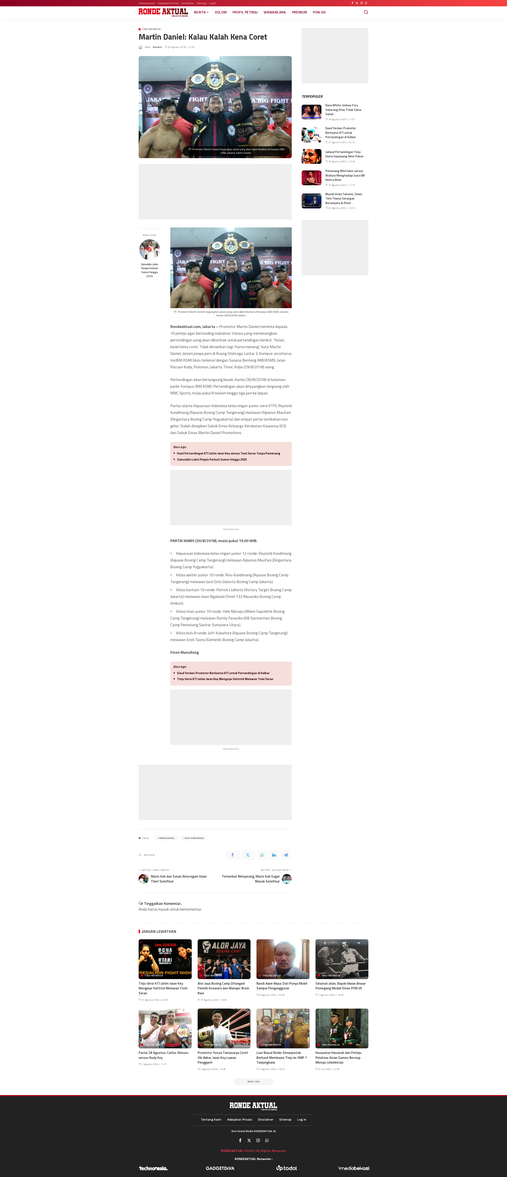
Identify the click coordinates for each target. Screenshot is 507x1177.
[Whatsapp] (267, 1140)
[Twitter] (357, 3)
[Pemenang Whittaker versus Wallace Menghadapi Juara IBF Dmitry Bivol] (311, 177)
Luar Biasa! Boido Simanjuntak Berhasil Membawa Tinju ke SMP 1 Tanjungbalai (281, 1057)
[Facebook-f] (240, 1140)
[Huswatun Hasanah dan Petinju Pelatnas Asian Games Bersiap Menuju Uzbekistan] (342, 1028)
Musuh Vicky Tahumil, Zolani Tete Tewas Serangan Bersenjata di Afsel (343, 198)
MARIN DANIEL (167, 838)
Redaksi (157, 47)
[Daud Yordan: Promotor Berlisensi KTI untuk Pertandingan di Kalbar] (311, 135)
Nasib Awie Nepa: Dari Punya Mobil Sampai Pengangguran (281, 986)
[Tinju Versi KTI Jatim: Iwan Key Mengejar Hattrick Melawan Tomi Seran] (165, 959)
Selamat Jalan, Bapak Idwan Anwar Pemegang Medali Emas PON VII (340, 986)
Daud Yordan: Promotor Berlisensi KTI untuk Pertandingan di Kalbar (223, 673)
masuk (163, 909)
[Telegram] (286, 855)
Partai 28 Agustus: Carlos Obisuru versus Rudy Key (163, 1055)
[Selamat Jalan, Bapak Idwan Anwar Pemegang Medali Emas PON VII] (342, 959)
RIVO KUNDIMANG (194, 838)
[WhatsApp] (366, 3)
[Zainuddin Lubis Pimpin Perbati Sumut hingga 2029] (149, 249)
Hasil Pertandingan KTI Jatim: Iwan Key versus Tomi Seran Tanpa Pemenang (228, 453)
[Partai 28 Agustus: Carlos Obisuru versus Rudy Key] (165, 1028)
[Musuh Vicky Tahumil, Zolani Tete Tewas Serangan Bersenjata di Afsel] (311, 201)
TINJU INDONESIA (151, 29)
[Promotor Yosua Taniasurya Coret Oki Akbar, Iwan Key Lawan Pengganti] (224, 1028)
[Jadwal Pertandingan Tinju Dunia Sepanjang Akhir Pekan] (311, 156)
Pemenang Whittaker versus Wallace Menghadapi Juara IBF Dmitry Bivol (345, 175)
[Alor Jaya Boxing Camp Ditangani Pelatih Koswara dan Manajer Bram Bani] (224, 959)
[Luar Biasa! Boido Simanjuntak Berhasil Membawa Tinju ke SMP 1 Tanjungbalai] (283, 1028)
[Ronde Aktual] (163, 12)
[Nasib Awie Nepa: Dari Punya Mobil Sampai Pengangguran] (283, 959)
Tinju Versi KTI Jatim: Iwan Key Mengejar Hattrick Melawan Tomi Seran (225, 679)
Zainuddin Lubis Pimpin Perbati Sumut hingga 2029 (149, 270)
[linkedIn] (274, 855)
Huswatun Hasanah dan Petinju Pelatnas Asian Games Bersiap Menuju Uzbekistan (338, 1057)
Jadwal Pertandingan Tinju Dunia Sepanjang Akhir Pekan (344, 154)
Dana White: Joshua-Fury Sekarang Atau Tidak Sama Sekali (343, 109)
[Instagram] (361, 3)
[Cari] (366, 12)
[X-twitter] (249, 1140)
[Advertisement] (215, 191)
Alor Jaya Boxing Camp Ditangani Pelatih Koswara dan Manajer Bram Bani (223, 988)
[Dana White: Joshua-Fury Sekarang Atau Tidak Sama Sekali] (311, 112)
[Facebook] (352, 3)
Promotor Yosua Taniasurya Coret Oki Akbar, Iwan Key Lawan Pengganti (223, 1057)
